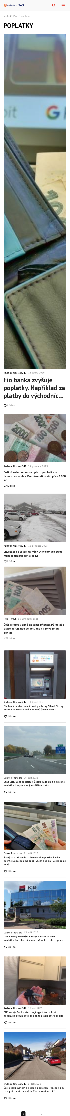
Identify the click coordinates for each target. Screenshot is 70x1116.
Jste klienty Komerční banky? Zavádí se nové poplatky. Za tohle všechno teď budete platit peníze (34, 938)
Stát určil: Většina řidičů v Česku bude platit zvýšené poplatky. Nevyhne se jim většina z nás (34, 783)
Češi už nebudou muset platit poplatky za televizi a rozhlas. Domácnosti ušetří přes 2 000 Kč (35, 476)
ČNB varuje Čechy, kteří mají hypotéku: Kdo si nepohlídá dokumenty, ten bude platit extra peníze (33, 1014)
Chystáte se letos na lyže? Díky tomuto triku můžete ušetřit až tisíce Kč (33, 553)
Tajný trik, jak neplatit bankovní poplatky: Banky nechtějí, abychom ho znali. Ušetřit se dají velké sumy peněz (35, 861)
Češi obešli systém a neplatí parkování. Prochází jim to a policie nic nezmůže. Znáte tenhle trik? (34, 1089)
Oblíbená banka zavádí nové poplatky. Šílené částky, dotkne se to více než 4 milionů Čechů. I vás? (34, 708)
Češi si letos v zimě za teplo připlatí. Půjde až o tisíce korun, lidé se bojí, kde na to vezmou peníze (34, 628)
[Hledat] (54, 6)
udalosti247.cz (10, 16)
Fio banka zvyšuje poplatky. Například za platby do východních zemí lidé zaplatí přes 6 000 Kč (34, 388)
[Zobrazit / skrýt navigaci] (63, 6)
